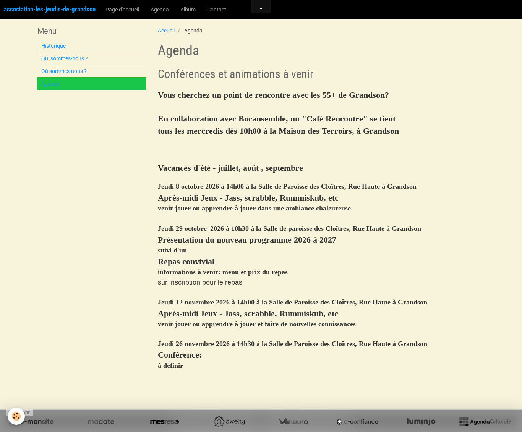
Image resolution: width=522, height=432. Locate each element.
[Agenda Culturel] (485, 421)
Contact (216, 9)
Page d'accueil (122, 9)
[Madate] (101, 421)
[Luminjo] (421, 421)
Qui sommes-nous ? (64, 58)
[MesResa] (164, 421)
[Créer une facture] (293, 421)
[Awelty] (229, 421)
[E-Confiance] (357, 421)
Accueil (166, 31)
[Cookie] (16, 416)
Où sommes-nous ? (64, 71)
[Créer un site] (36, 421)
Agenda (160, 9)
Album (188, 9)
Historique (53, 46)
